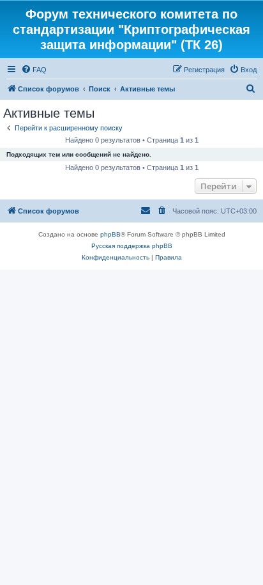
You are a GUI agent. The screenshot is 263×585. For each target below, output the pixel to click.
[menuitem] (34, 69)
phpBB (110, 234)
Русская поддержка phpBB (131, 245)
